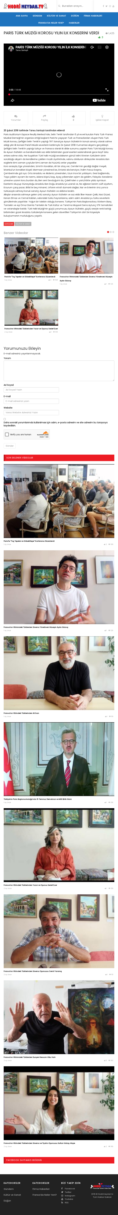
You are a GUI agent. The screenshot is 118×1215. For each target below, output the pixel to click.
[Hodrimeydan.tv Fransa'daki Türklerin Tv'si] (25, 5)
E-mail (7, 396)
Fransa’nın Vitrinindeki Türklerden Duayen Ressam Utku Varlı (29, 1057)
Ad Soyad (9, 384)
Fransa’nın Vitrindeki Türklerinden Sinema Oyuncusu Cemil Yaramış (33, 971)
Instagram (69, 1195)
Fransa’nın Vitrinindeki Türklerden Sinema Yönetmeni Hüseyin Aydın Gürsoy (36, 627)
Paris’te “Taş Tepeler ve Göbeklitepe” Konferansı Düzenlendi (29, 276)
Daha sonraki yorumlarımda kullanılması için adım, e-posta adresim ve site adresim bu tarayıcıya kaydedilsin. (56, 424)
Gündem (37, 15)
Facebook (69, 1188)
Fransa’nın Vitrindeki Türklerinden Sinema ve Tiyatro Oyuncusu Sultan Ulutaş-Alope (39, 1143)
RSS (66, 1202)
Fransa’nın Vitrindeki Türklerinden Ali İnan (21, 713)
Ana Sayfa (22, 15)
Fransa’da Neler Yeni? (51, 22)
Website (8, 407)
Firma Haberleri (93, 15)
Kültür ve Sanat (56, 15)
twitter (67, 1192)
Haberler (74, 22)
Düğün (75, 15)
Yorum (7, 358)
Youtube (68, 1199)
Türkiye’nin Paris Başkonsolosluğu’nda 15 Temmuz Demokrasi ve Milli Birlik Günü (38, 799)
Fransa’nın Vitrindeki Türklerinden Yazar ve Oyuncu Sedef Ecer (31, 328)
